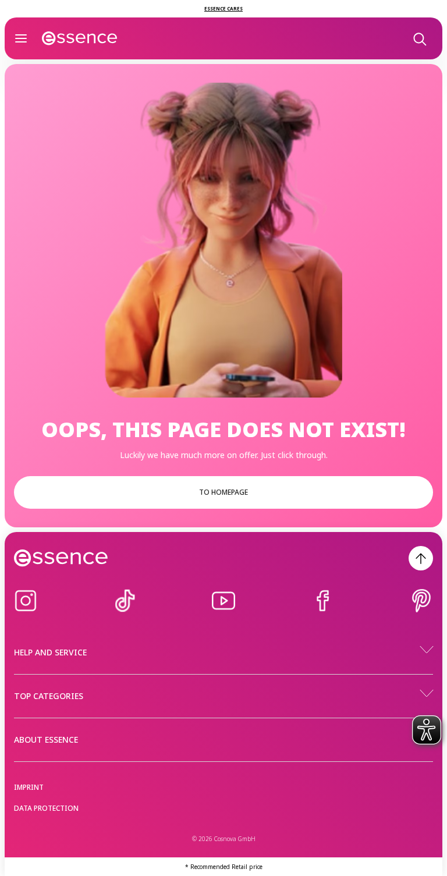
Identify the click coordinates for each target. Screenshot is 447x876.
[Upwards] (421, 558)
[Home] (80, 38)
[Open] (21, 38)
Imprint (29, 787)
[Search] (419, 38)
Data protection (46, 808)
